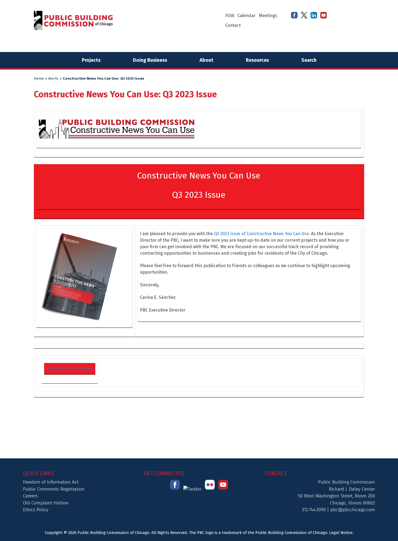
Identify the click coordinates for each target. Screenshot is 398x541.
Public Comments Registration (53, 489)
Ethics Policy (35, 510)
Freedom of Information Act (51, 482)
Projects (91, 60)
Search (309, 60)
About (206, 60)
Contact (233, 25)
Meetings (268, 15)
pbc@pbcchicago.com (352, 510)
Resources (257, 60)
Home (39, 78)
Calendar (246, 15)
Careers (30, 496)
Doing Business (150, 60)
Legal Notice (341, 532)
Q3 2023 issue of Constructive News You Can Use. (262, 233)
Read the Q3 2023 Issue (70, 368)
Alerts (53, 78)
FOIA (229, 15)
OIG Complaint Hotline (45, 503)
